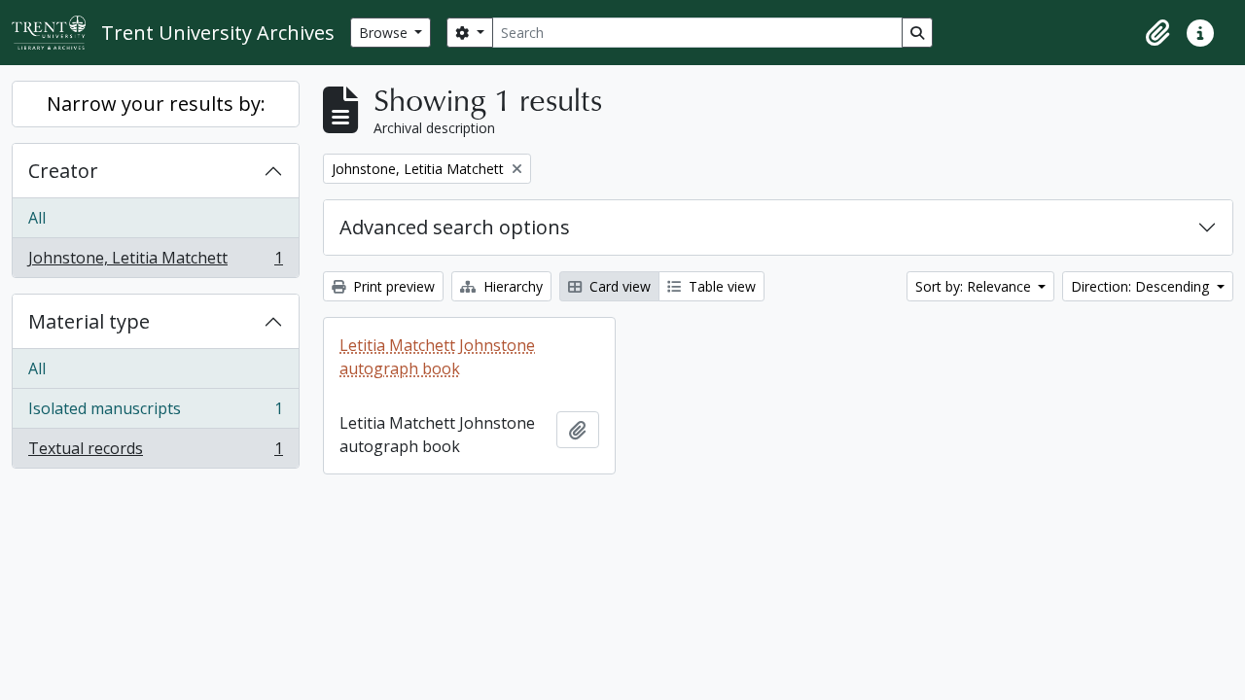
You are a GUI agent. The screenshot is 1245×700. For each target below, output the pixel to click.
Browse (385, 32)
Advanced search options (454, 227)
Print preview (392, 286)
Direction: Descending (1142, 286)
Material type (89, 321)
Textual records (155, 453)
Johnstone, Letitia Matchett (155, 262)
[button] (1157, 33)
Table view (720, 286)
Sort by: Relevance (975, 286)
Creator (63, 171)
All (37, 217)
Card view (618, 286)
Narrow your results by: (156, 103)
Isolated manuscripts (155, 413)
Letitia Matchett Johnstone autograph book (437, 356)
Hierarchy (511, 286)
